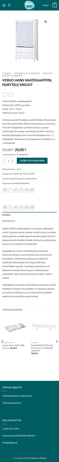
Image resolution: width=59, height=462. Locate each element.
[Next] (56, 347)
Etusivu (6, 73)
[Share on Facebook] (10, 190)
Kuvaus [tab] (6, 215)
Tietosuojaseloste (11, 402)
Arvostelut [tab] (8, 221)
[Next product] (5, 94)
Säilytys (47, 73)
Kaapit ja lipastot (12, 76)
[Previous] (2, 347)
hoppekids (25, 183)
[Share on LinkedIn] (32, 190)
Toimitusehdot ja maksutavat (17, 395)
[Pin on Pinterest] (26, 190)
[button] (4, 5)
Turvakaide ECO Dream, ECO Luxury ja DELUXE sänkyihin (42, 348)
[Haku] (9, 5)
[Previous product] (10, 94)
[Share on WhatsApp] (5, 190)
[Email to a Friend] (21, 190)
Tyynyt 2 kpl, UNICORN (13, 345)
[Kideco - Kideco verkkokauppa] (29, 5)
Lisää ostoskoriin (32, 160)
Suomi (45, 5)
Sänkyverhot (31, 178)
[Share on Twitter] (15, 190)
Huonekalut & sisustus (27, 73)
